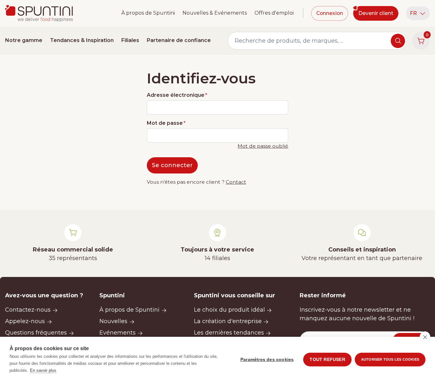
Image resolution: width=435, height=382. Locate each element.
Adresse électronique (175, 95)
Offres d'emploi (274, 13)
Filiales (130, 40)
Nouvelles (113, 321)
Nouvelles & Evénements (214, 13)
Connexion (329, 13)
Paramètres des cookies (267, 359)
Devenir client (375, 13)
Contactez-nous (28, 309)
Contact (236, 182)
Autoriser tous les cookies (390, 359)
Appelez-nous (25, 321)
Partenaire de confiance (179, 40)
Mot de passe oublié (263, 146)
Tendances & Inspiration (82, 40)
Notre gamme (23, 40)
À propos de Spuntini (148, 13)
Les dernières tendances (229, 332)
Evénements (117, 332)
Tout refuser (327, 359)
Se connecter (172, 165)
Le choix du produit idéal (229, 309)
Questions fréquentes (36, 332)
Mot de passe (165, 123)
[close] (425, 336)
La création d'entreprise (228, 321)
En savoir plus (43, 370)
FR (413, 13)
